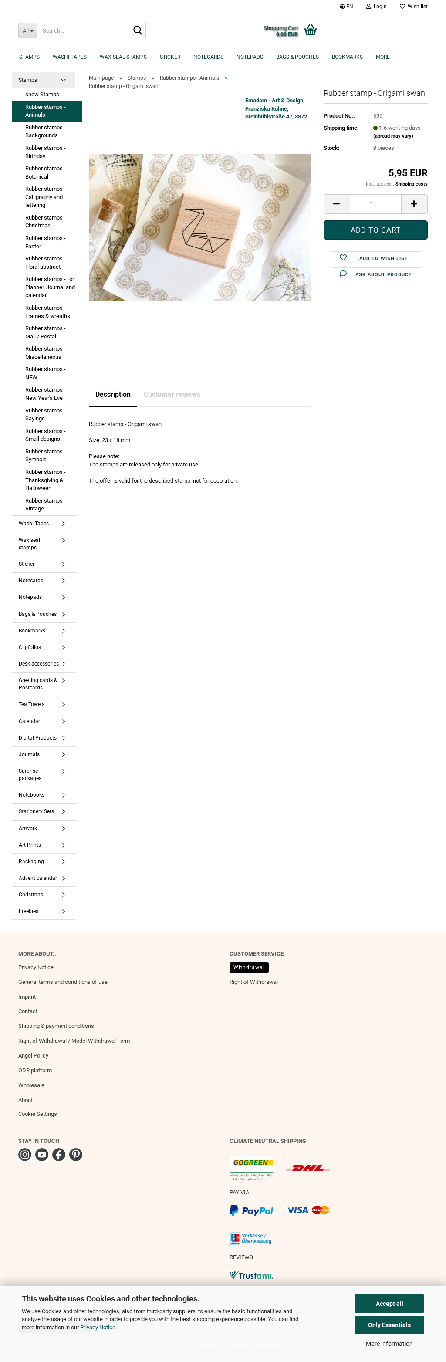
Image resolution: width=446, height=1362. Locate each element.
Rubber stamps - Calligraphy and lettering (45, 197)
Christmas (31, 895)
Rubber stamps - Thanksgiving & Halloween (45, 480)
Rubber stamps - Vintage (45, 504)
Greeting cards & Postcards (38, 684)
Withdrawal (249, 967)
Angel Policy (33, 1055)
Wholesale (31, 1085)
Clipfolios (30, 647)
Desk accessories (39, 664)
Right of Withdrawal (254, 982)
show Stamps (42, 94)
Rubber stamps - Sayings (45, 414)
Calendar (29, 721)
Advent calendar (38, 878)
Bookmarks (347, 57)
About (25, 1100)
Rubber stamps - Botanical (45, 172)
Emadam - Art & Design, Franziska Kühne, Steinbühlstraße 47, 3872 (276, 108)
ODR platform (35, 1070)
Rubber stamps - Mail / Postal (45, 332)
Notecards (208, 57)
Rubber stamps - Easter (45, 242)
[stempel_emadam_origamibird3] (200, 227)
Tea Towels (31, 704)
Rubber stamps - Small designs (45, 435)
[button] (346, 6)
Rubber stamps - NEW (45, 373)
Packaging (31, 861)
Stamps (29, 57)
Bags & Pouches (297, 57)
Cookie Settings (37, 1114)
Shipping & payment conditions (56, 1026)
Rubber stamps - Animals (45, 111)
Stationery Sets (36, 811)
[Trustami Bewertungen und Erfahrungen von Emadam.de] (251, 1274)
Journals (29, 754)
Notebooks (31, 795)
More (383, 57)
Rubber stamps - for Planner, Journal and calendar (50, 287)
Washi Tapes (70, 57)
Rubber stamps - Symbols (45, 455)
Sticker (170, 57)
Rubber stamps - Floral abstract (45, 262)
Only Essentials (389, 1324)
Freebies (28, 911)
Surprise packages (30, 774)
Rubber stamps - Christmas (45, 221)
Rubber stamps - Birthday (45, 152)
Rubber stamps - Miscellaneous (45, 352)
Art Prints (30, 845)
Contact (27, 1011)
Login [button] (379, 6)
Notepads (250, 57)
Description (113, 394)
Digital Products (38, 738)
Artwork (28, 828)
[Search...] (137, 31)
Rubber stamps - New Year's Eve (45, 393)
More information (389, 1343)
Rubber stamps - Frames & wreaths (47, 311)
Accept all (389, 1303)
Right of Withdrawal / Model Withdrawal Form (74, 1041)
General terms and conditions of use (63, 982)
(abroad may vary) (393, 136)
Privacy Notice (97, 1327)
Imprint (27, 997)
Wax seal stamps (123, 57)
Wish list (416, 6)
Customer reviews (172, 394)
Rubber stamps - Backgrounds (45, 131)
